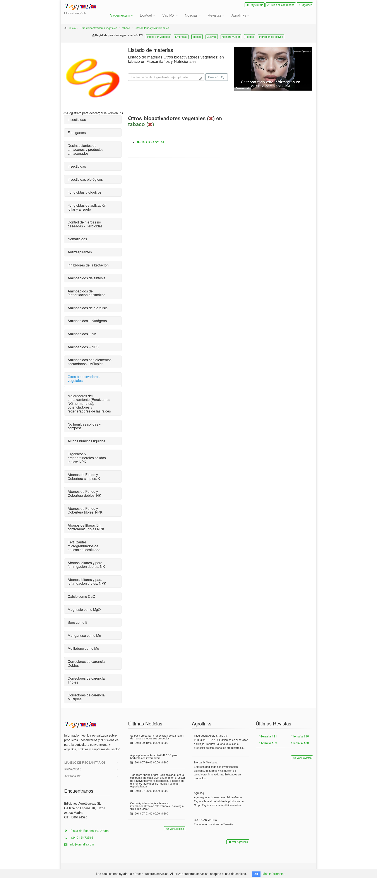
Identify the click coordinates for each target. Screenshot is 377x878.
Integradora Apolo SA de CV (211, 735)
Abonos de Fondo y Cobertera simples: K (84, 476)
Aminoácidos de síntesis (86, 277)
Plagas (249, 36)
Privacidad (72, 769)
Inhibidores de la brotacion (88, 265)
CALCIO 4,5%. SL (152, 142)
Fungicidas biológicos (84, 192)
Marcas (197, 36)
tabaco (126, 28)
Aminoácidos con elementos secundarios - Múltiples (89, 361)
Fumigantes (77, 132)
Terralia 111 (268, 736)
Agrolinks (238, 15)
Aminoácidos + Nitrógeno (87, 320)
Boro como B (78, 622)
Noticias (191, 15)
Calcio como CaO (81, 596)
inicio (72, 28)
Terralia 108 (300, 743)
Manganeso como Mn (84, 635)
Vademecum (120, 15)
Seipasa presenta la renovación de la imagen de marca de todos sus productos (157, 737)
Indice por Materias (158, 36)
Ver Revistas (304, 757)
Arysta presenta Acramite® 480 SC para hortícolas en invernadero (154, 756)
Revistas (214, 15)
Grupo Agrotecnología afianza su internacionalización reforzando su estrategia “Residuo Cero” (157, 806)
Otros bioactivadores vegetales (99, 28)
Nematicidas (77, 238)
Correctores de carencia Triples (86, 680)
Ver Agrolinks (240, 842)
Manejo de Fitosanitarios (85, 762)
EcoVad (146, 15)
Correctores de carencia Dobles (86, 663)
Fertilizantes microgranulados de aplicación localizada (84, 546)
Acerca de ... (74, 776)
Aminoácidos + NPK (83, 346)
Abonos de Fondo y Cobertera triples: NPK (85, 510)
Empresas (181, 36)
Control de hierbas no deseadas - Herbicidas (85, 224)
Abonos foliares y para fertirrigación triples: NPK (87, 581)
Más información (273, 873)
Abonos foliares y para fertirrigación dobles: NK (86, 564)
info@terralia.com (82, 844)
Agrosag (199, 793)
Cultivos (211, 36)
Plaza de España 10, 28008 (89, 830)
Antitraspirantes (80, 251)
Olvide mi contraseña (282, 5)
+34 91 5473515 (81, 837)
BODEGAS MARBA (205, 819)
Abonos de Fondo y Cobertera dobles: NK (84, 493)
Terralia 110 (300, 736)
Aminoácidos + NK (82, 333)
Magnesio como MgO (84, 609)
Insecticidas (77, 119)
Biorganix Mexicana (206, 762)
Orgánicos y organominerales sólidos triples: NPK (87, 457)
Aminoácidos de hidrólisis (88, 307)
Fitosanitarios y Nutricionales (152, 28)
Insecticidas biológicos (85, 179)
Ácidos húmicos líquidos (86, 440)
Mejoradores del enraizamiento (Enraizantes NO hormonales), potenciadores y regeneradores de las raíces (89, 403)
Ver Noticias (177, 828)
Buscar (213, 77)
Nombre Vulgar (231, 36)
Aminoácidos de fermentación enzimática (86, 293)
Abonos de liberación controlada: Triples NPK (86, 527)
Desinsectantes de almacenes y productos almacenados (85, 149)
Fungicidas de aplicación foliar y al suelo (87, 207)
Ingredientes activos (271, 36)
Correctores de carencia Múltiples (86, 696)
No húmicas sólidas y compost (84, 426)
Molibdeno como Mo (83, 648)
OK (256, 874)
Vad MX (168, 15)
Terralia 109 (268, 743)
